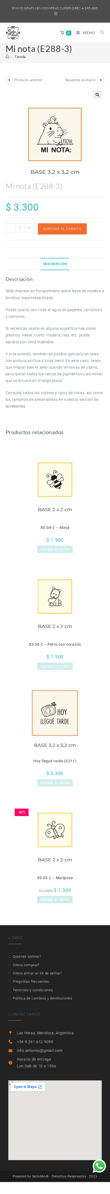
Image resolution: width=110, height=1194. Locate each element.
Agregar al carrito (62, 229)
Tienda (20, 57)
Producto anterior (28, 80)
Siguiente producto (80, 80)
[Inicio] (7, 57)
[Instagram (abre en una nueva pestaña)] (55, 13)
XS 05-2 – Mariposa (55, 878)
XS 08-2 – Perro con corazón (55, 644)
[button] (97, 94)
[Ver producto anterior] (9, 80)
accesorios (15, 406)
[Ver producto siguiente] (100, 80)
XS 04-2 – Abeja (55, 527)
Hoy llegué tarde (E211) (54, 761)
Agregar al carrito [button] (54, 549)
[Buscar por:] (100, 32)
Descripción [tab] (55, 264)
